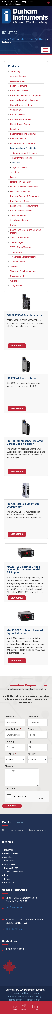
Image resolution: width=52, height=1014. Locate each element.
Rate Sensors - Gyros (19, 201)
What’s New (9, 864)
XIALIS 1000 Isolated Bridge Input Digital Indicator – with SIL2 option (23, 569)
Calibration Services (19, 90)
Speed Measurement (20, 237)
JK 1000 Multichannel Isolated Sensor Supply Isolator (25, 442)
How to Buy (9, 861)
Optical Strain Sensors (20, 191)
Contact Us (9, 882)
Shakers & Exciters (18, 215)
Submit (12, 806)
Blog (6, 875)
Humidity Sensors (18, 139)
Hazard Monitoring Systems (23, 134)
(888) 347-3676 (14, 929)
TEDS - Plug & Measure (20, 247)
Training (14, 266)
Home (5, 39)
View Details (17, 346)
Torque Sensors (17, 261)
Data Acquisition (17, 115)
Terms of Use (16, 999)
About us (8, 857)
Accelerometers (17, 81)
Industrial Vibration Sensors (22, 143)
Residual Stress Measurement (24, 206)
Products (14, 39)
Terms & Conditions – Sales (25, 993)
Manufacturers (11, 853)
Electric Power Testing (20, 124)
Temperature (16, 252)
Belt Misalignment (18, 86)
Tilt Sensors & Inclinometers (23, 257)
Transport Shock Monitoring (23, 271)
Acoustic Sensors (18, 76)
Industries (8, 850)
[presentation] (27, 796)
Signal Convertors (20, 167)
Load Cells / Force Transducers (24, 187)
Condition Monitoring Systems (24, 100)
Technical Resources (13, 872)
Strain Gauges (16, 242)
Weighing (14, 281)
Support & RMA (11, 868)
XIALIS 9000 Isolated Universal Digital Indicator (25, 632)
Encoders (14, 129)
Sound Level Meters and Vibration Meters (25, 231)
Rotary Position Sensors (21, 211)
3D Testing (15, 71)
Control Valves (16, 110)
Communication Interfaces (24, 153)
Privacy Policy (33, 999)
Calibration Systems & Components (26, 95)
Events (7, 879)
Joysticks (14, 172)
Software (14, 225)
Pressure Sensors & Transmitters (25, 196)
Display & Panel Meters (20, 119)
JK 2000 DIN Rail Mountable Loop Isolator (23, 505)
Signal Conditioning (19, 220)
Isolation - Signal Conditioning (33, 39)
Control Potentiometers (21, 105)
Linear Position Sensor (20, 182)
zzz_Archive (16, 285)
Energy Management (22, 158)
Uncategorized (17, 276)
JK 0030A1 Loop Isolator (21, 378)
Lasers (13, 177)
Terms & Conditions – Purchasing (24, 996)
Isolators (16, 163)
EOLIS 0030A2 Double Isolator (24, 315)
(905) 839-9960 (14, 907)
